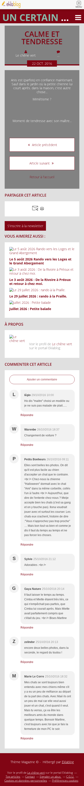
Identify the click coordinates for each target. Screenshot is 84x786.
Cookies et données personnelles (25, 781)
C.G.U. (70, 777)
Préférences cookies (65, 781)
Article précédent (44, 145)
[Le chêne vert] (17, 343)
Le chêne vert (62, 344)
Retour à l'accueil (42, 177)
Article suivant (40, 163)
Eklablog (68, 762)
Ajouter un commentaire (42, 379)
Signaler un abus (50, 777)
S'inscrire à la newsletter (25, 226)
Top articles (13, 777)
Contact (30, 777)
